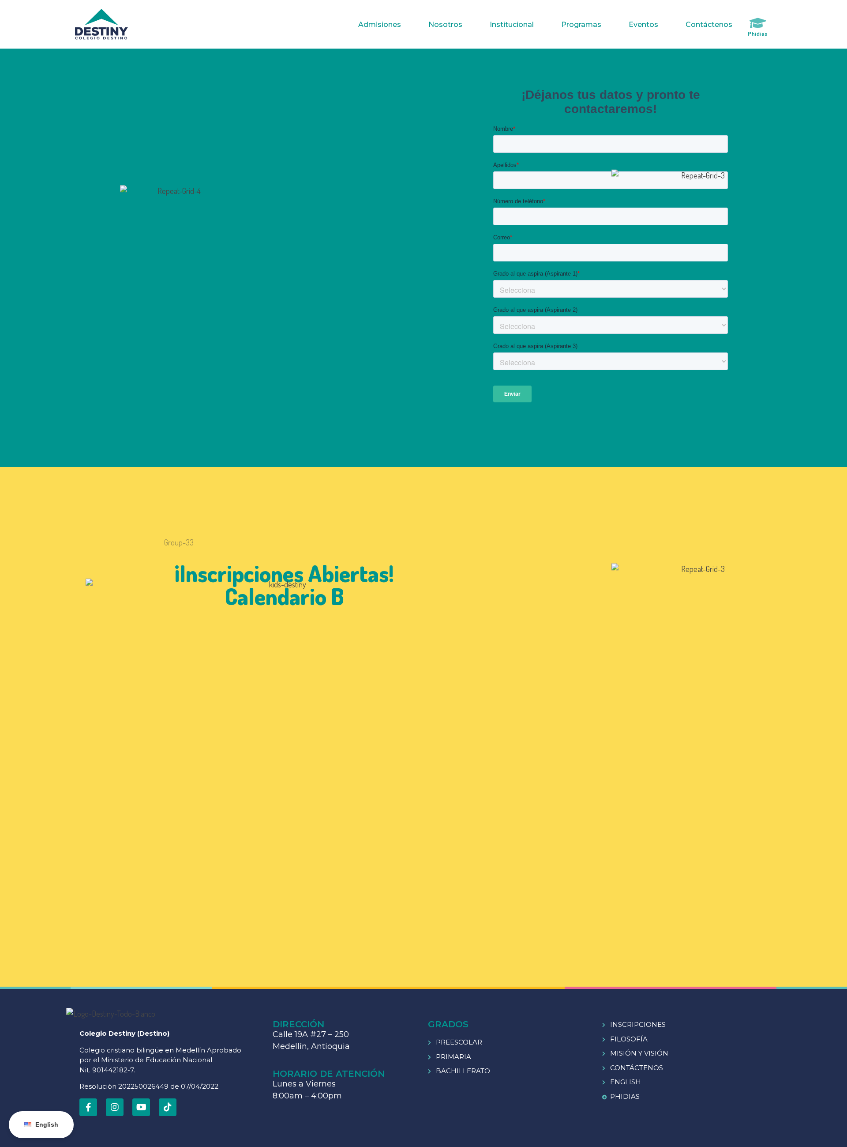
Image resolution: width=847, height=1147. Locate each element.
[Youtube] (141, 1107)
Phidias (758, 33)
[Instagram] (115, 1107)
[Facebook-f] (88, 1107)
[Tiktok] (167, 1107)
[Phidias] (758, 23)
